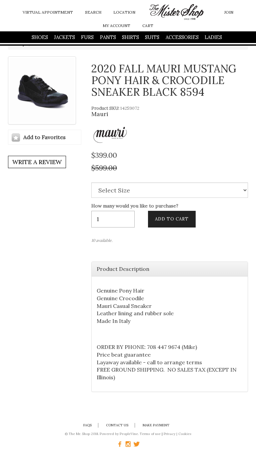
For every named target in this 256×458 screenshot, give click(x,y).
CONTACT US (117, 425)
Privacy (169, 434)
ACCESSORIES (182, 37)
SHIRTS (130, 37)
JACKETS (64, 37)
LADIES (213, 37)
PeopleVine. (129, 434)
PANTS (108, 37)
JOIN (228, 12)
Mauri (99, 114)
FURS (87, 37)
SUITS (152, 37)
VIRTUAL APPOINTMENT (48, 12)
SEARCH (93, 12)
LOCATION (124, 12)
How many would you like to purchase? (134, 206)
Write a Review (37, 162)
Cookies (184, 434)
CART (147, 25)
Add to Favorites (44, 137)
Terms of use (150, 434)
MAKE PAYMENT (156, 425)
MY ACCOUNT (116, 25)
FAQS (87, 425)
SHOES (40, 37)
